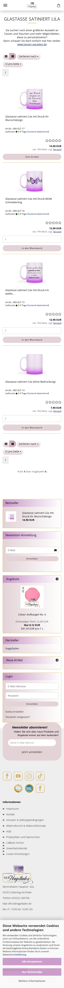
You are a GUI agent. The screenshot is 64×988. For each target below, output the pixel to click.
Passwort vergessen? (18, 717)
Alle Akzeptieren (32, 961)
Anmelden (32, 558)
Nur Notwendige (32, 972)
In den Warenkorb (32, 248)
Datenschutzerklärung (14, 954)
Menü (5, 5)
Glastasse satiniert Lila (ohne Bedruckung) (30, 381)
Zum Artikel (32, 156)
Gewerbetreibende (16, 848)
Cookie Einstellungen (18, 854)
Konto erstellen (15, 711)
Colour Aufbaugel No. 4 (32, 614)
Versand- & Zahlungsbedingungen (25, 820)
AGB (8, 831)
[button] (6, 56)
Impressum (12, 808)
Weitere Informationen (32, 981)
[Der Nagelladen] (32, 5)
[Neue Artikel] (57, 660)
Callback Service (15, 842)
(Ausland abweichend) (38, 131)
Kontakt (10, 814)
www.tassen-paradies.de (32, 44)
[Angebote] (57, 579)
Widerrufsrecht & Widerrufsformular (26, 825)
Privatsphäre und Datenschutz (23, 837)
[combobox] (29, 56)
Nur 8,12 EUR (32, 623)
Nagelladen (12, 648)
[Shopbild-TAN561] (32, 596)
